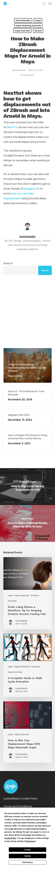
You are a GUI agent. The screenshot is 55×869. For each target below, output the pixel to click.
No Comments (27, 75)
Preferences (27, 862)
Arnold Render (23, 20)
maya (38, 20)
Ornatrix (35, 595)
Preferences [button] (30, 841)
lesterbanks (20, 70)
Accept (27, 850)
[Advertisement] (27, 311)
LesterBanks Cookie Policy (20, 798)
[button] (50, 3)
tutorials (12, 600)
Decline (27, 856)
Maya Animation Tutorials (27, 666)
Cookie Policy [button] (10, 838)
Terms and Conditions (17, 806)
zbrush (38, 30)
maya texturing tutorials (28, 25)
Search (8, 263)
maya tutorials (22, 30)
